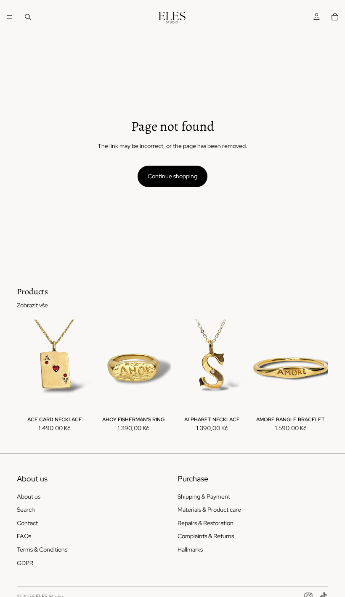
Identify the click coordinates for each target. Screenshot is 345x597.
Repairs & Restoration (206, 523)
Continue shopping (172, 176)
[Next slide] (83, 366)
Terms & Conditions (42, 549)
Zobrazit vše (32, 305)
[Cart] (335, 17)
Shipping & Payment (204, 496)
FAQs (24, 536)
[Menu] (9, 16)
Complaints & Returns (206, 536)
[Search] (28, 17)
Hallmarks (190, 549)
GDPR (25, 563)
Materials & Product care (209, 509)
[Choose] (79, 400)
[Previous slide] (26, 366)
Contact (27, 523)
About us (28, 496)
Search (26, 509)
